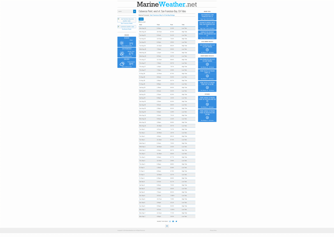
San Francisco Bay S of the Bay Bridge (162, 15)
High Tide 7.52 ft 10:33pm (207, 25)
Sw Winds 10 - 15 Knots (207, 63)
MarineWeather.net (130, 230)
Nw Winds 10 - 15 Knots (207, 86)
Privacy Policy (213, 230)
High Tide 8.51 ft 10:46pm (207, 35)
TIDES (141, 19)
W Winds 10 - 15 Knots (207, 48)
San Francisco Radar (127, 23)
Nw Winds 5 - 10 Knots (207, 75)
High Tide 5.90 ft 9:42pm (207, 17)
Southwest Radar (126, 29)
